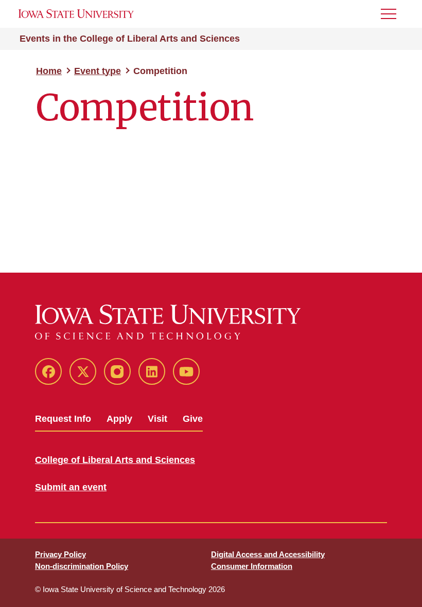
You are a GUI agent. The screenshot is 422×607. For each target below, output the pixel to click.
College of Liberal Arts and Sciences (115, 460)
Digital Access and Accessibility (268, 554)
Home (49, 71)
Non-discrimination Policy (81, 566)
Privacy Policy (60, 554)
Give (193, 419)
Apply (119, 419)
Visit (157, 419)
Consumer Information (251, 566)
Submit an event (71, 487)
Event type (97, 71)
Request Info (63, 419)
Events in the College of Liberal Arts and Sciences (130, 38)
